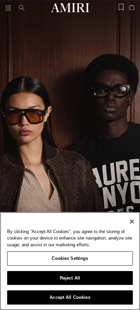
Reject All (70, 278)
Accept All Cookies (70, 297)
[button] (9, 7)
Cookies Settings (70, 258)
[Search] (21, 7)
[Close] (131, 221)
